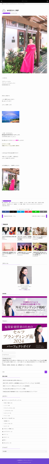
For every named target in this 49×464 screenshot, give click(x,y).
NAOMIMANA (5, 202)
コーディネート (8, 431)
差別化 (24, 204)
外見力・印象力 (8, 402)
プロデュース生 (8, 423)
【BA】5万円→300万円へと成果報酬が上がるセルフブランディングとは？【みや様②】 (21, 383)
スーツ (6, 434)
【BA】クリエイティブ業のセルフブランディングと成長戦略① (16, 385)
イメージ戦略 (20, 204)
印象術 (33, 202)
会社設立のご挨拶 (41, 202)
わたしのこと (7, 442)
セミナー (6, 426)
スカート (6, 437)
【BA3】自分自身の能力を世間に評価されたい (12, 380)
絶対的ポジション (10, 204)
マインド (7, 415)
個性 (9, 202)
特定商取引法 (20, 460)
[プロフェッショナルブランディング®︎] (24, 1)
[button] (5, 212)
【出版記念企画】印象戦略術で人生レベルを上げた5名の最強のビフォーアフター (19, 391)
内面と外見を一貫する (6, 205)
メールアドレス (5, 354)
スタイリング (7, 413)
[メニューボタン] (1, 1)
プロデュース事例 (9, 428)
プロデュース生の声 (9, 418)
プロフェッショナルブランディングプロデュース (34, 204)
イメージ (7, 405)
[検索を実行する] (46, 372)
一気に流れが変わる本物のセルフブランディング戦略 (13, 388)
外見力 (36, 202)
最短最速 (15, 204)
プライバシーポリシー (27, 460)
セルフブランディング (15, 202)
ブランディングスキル (6, 13)
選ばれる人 (4, 204)
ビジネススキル (9, 410)
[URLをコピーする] (43, 212)
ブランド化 (25, 202)
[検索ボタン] (47, 1)
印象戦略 (21, 202)
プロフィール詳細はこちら (24, 289)
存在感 (29, 202)
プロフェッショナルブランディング (12, 400)
